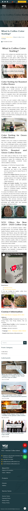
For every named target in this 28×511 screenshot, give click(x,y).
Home (3, 37)
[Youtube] (5, 2)
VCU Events (4, 353)
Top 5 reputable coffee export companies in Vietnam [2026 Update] (14, 395)
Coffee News (9, 37)
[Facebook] (2, 2)
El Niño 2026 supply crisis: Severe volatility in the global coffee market (13, 414)
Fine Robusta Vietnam (10, 289)
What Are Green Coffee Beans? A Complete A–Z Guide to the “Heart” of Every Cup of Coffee (13, 376)
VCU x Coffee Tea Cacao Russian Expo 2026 (13, 433)
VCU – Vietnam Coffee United (17, 331)
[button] (22, 6)
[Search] (25, 342)
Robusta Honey (8, 287)
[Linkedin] (7, 2)
